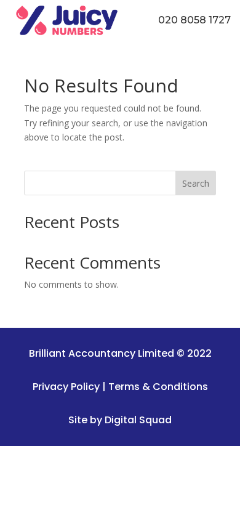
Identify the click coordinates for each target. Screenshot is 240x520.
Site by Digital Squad (120, 420)
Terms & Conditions (158, 387)
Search (195, 183)
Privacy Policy (66, 387)
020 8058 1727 (194, 20)
